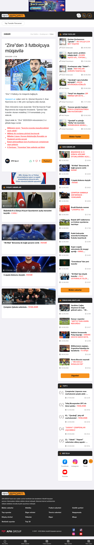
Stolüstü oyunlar (8, 522)
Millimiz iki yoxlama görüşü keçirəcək (23, 134)
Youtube (65, 476)
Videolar (28, 517)
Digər (51, 517)
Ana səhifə (5, 543)
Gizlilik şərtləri (77, 508)
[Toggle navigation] (89, 15)
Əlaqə (74, 517)
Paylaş (46, 161)
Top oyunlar (6, 512)
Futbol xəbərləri (55, 508)
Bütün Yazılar (75, 137)
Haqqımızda (76, 512)
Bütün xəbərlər (75, 290)
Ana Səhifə (34, 34)
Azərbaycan (44, 34)
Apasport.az (10, 99)
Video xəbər (89, 543)
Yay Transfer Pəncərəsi (13, 23)
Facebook (65, 466)
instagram (75, 466)
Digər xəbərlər (68, 543)
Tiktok (85, 466)
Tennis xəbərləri (55, 512)
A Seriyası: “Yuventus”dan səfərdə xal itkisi (26, 147)
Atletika (28, 508)
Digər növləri (30, 512)
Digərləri (75, 376)
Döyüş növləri (7, 517)
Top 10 (27, 522)
